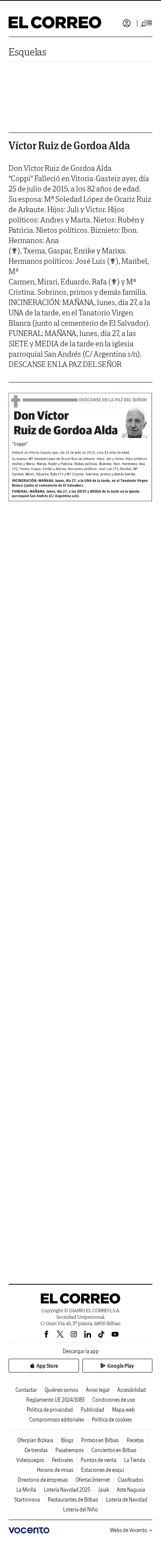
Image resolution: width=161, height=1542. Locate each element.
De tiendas (36, 1450)
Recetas (135, 1440)
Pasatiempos (69, 1450)
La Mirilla (26, 1489)
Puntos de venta (98, 1460)
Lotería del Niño (80, 1509)
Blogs (67, 1440)
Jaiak (103, 1489)
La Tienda (134, 1460)
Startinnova (27, 1499)
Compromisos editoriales (56, 1419)
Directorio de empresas (43, 1480)
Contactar (26, 1390)
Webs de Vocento (128, 1530)
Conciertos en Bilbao (114, 1450)
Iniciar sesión (127, 23)
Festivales (62, 1460)
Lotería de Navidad (126, 1499)
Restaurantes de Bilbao (73, 1499)
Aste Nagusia (131, 1489)
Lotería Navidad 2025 (67, 1489)
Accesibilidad (131, 1390)
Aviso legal (97, 1390)
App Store (47, 1366)
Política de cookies (112, 1419)
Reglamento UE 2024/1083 (55, 1400)
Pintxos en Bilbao (100, 1440)
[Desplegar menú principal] (146, 23)
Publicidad (92, 1409)
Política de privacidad (50, 1409)
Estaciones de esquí (102, 1470)
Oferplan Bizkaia (35, 1440)
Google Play (120, 1366)
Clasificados (130, 1480)
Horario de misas (55, 1470)
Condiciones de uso (113, 1400)
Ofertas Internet (93, 1480)
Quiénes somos (61, 1390)
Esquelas (27, 52)
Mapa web (123, 1409)
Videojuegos (30, 1460)
